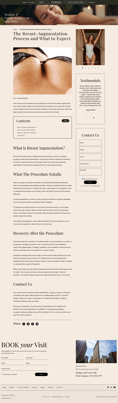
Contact (92, 2)
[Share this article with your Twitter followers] (28, 323)
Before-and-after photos (29, 312)
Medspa (41, 2)
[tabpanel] (90, 47)
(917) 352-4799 (90, 373)
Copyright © (6, 395)
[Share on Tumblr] (32, 323)
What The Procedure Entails (25, 130)
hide (65, 121)
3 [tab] (93, 117)
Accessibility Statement (57, 396)
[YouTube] (115, 387)
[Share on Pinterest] (37, 323)
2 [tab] (90, 117)
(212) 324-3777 (95, 376)
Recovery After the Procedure (26, 132)
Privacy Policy (45, 396)
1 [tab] (87, 117)
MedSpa (11, 387)
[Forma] (56, 2)
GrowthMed (114, 396)
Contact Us (20, 135)
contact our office (55, 292)
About (25, 2)
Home (15, 29)
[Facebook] (108, 387)
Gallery (31, 2)
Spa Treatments (90, 62)
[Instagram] (111, 387)
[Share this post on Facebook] (23, 323)
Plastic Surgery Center (76, 2)
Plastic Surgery (23, 387)
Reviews (50, 387)
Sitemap (67, 396)
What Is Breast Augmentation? (26, 127)
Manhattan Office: (81, 366)
